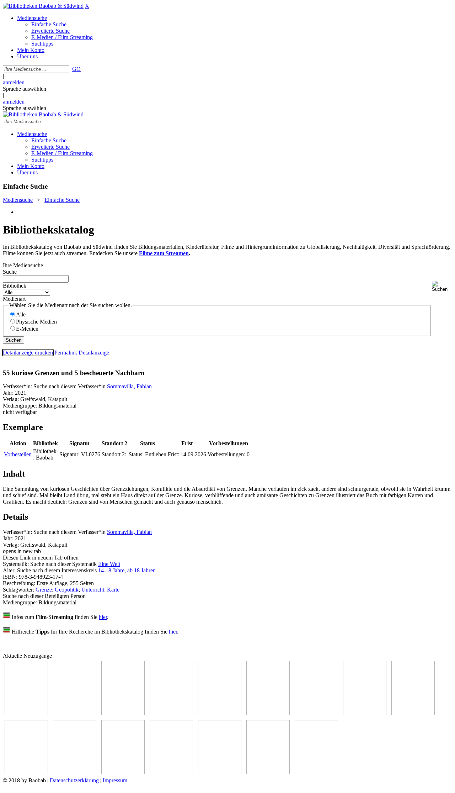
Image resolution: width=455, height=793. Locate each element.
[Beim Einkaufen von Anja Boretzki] (268, 772)
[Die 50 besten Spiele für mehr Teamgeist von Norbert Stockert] (26, 772)
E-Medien (27, 329)
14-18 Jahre (111, 570)
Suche (10, 272)
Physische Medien (36, 322)
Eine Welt (109, 564)
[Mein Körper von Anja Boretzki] (219, 772)
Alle (21, 314)
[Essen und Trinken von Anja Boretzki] (171, 772)
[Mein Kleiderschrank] (316, 772)
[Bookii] (316, 713)
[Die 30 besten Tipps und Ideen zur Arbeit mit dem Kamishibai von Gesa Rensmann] (26, 713)
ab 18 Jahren (141, 570)
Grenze (44, 590)
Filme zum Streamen (164, 253)
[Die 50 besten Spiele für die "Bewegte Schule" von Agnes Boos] (123, 772)
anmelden (14, 82)
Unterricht (92, 590)
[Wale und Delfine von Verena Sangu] (171, 713)
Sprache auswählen (24, 89)
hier (103, 617)
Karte (113, 590)
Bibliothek (14, 286)
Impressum (115, 780)
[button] (442, 286)
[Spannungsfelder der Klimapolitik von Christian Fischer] (74, 713)
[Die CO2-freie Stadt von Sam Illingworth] (123, 713)
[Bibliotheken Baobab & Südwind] (43, 6)
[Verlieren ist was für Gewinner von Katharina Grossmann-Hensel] (268, 713)
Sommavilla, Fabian (129, 386)
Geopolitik (67, 590)
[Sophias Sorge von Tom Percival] (219, 713)
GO (76, 69)
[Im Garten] (413, 713)
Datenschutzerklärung (74, 780)
